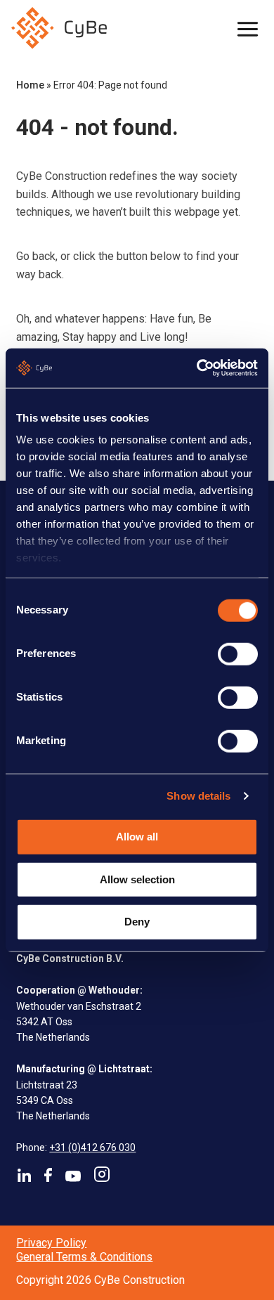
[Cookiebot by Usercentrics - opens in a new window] (197, 368)
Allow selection (137, 879)
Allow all (137, 837)
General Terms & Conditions (84, 1256)
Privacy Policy (51, 1242)
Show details (198, 796)
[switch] (238, 653)
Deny (137, 922)
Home (30, 85)
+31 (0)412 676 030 (92, 1147)
